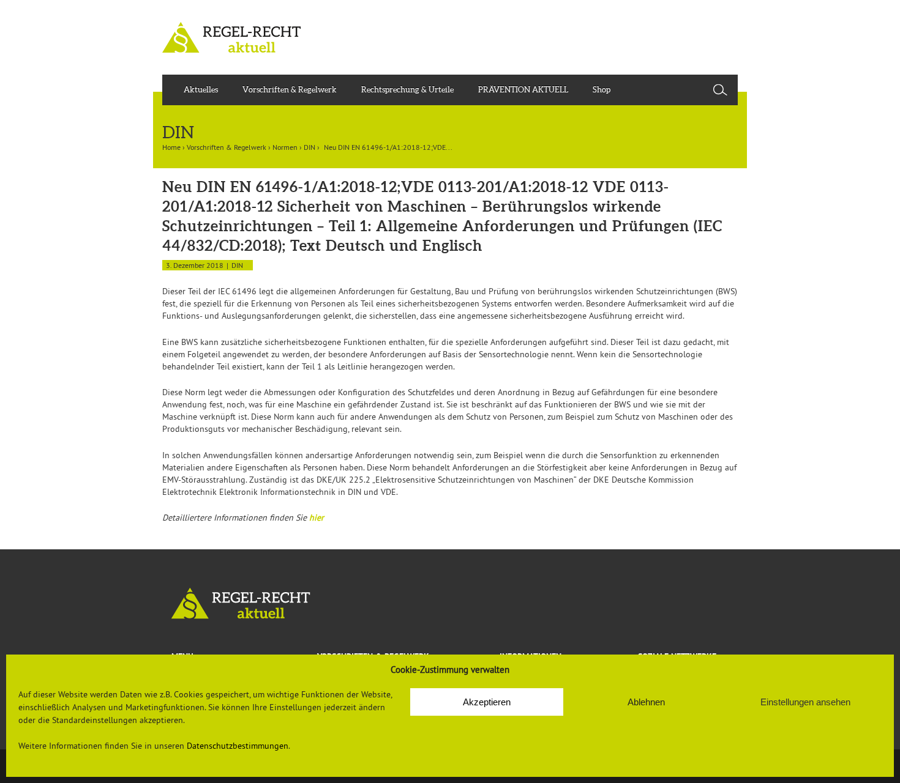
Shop (601, 89)
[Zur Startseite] (450, 603)
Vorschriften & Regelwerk (289, 89)
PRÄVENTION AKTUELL (523, 89)
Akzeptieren (487, 702)
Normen (285, 147)
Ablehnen (646, 702)
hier (316, 517)
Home (171, 147)
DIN (309, 147)
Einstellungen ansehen (805, 702)
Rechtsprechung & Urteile (407, 89)
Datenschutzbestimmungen (237, 745)
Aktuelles (201, 89)
